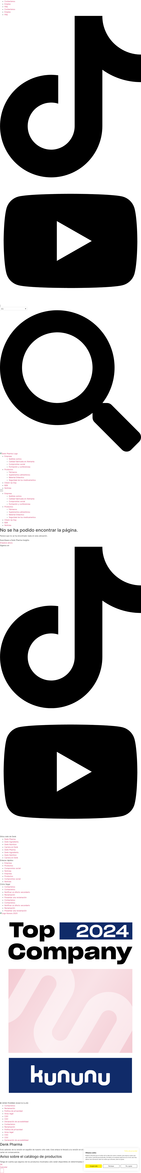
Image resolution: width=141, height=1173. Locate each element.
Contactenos (9, 1)
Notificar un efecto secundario (17, 892)
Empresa (8, 456)
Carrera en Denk (11, 847)
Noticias (7, 488)
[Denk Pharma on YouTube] (70, 303)
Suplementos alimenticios (19, 475)
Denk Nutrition (10, 844)
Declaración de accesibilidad (16, 1121)
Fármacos (13, 472)
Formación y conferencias (19, 467)
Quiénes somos (15, 459)
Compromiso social (17, 464)
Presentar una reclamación (15, 897)
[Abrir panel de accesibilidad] (2, 1170)
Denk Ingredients (11, 842)
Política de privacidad (13, 1111)
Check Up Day (10, 483)
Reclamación (9, 895)
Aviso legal (8, 1113)
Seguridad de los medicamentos (22, 480)
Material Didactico (16, 477)
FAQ (6, 7)
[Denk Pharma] (9, 453)
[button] (13, 308)
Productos (8, 469)
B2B (6, 485)
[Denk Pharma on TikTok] (70, 177)
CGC (6, 1116)
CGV (6, 1119)
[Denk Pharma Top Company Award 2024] (9, 913)
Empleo (7, 4)
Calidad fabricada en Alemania (21, 461)
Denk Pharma (10, 839)
